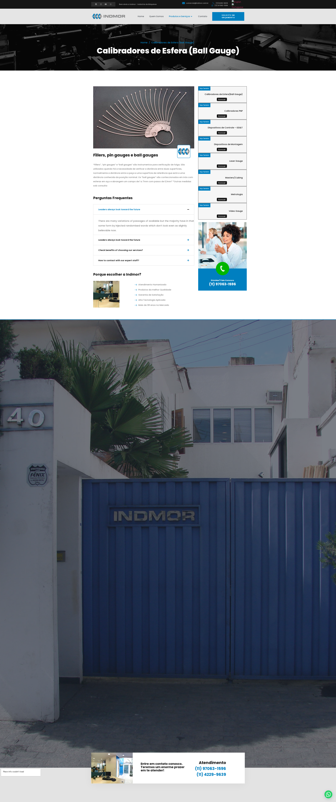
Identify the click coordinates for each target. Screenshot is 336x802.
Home (141, 16)
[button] (228, 16)
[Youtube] (106, 4)
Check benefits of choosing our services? (120, 250)
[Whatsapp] (111, 4)
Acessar (222, 99)
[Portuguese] (238, 5)
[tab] (143, 209)
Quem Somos (156, 16)
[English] (236, 1)
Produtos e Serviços (179, 16)
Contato (202, 16)
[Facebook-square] (96, 4)
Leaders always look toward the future (119, 209)
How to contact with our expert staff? (118, 260)
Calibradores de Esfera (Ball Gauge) (172, 42)
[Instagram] (101, 4)
